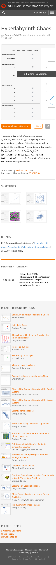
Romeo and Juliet (20, 346)
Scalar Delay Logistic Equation (26, 485)
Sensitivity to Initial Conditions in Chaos (30, 314)
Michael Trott (22, 170)
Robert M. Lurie (19, 460)
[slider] (24, 56)
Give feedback (40, 559)
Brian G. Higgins (19, 449)
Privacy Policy (28, 559)
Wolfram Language (29, 3)
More (38, 126)
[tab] (11, 198)
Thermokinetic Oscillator (23, 365)
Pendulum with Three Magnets (26, 504)
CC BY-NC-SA (34, 173)
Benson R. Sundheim (21, 368)
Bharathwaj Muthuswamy (24, 468)
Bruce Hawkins (19, 317)
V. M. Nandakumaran (34, 499)
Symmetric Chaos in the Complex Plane (30, 376)
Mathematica (43, 3)
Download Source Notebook (16, 126)
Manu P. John (18, 499)
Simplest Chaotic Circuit (23, 465)
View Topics (40, 12)
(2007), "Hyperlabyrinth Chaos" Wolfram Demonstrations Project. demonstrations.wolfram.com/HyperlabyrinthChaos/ (34, 280)
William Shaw (18, 378)
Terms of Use (16, 559)
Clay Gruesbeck (19, 340)
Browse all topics (9, 536)
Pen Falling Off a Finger (22, 355)
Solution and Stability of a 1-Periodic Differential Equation (29, 445)
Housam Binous (19, 394)
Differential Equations (11, 530)
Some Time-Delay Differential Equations (30, 423)
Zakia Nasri (33, 394)
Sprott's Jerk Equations (23, 410)
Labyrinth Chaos (19, 325)
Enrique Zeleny (19, 328)
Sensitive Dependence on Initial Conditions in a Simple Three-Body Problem (33, 476)
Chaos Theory (7, 533)
